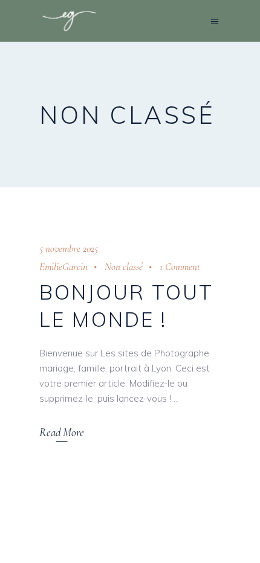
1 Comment (180, 266)
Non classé (124, 266)
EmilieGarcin (63, 266)
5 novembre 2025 (68, 248)
